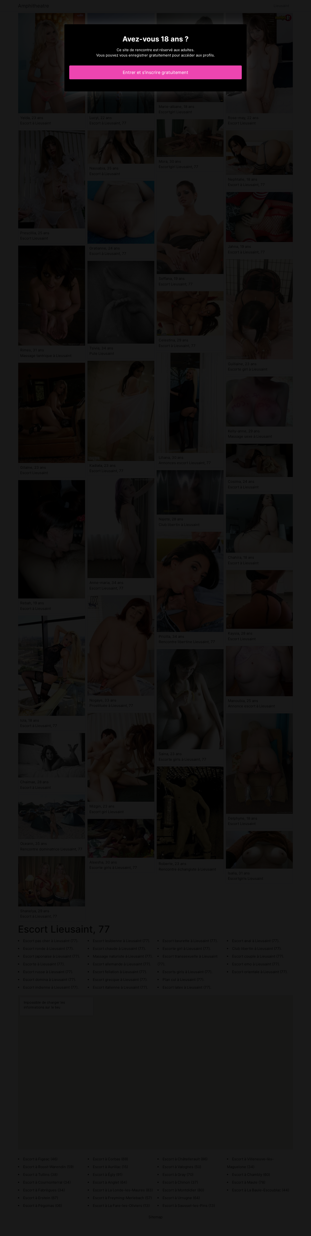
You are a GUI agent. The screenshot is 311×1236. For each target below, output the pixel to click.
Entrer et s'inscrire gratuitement (155, 72)
